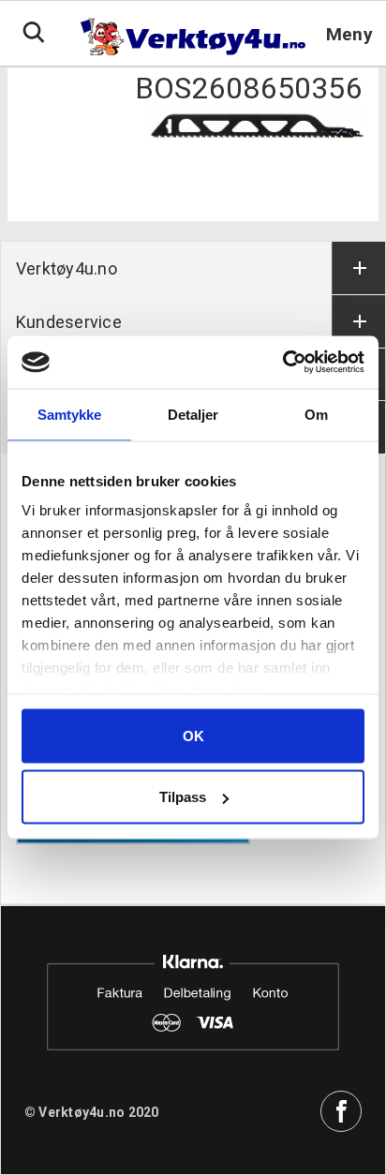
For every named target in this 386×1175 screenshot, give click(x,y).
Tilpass (182, 797)
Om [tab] (316, 414)
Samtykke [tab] (69, 414)
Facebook (341, 1111)
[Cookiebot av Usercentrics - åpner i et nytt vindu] (282, 362)
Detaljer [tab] (193, 414)
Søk (33, 33)
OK (193, 735)
